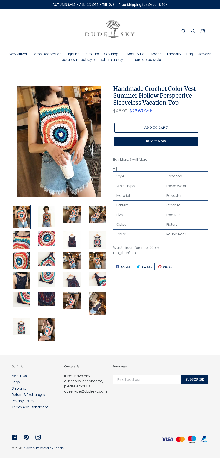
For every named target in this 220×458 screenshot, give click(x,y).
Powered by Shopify (50, 448)
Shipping (19, 388)
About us (19, 375)
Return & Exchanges (28, 394)
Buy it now (156, 141)
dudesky (29, 448)
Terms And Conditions (30, 407)
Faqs (16, 382)
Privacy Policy (23, 400)
